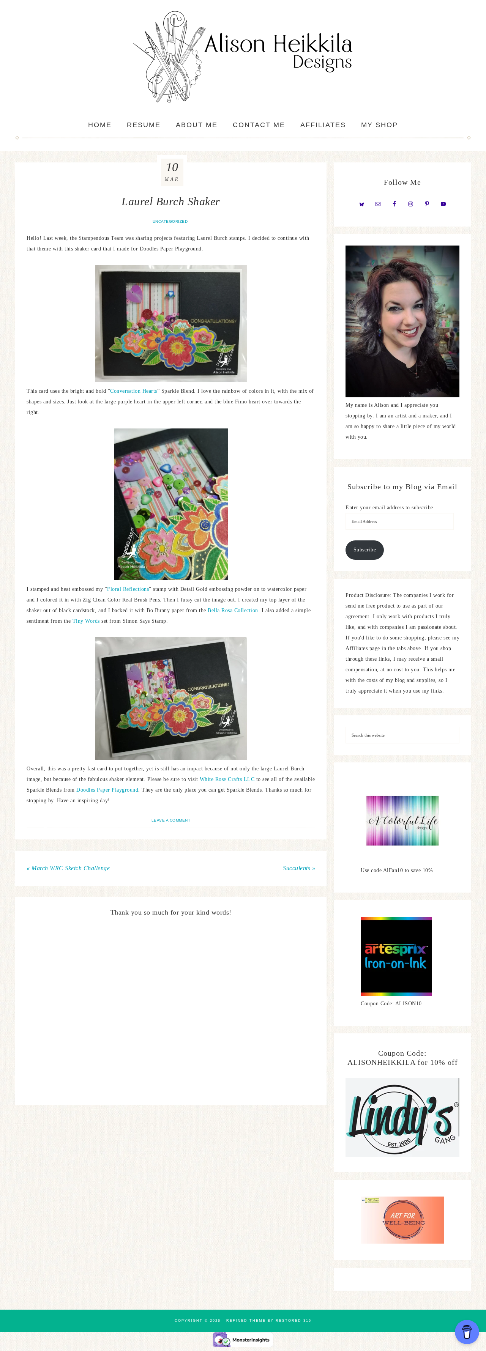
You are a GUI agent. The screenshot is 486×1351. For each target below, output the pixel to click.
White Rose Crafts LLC (227, 779)
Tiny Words (86, 621)
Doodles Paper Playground (107, 790)
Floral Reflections (128, 589)
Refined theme (246, 1321)
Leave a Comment (171, 820)
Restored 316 (293, 1321)
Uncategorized (170, 221)
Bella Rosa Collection (233, 610)
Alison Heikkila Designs (243, 56)
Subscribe (364, 550)
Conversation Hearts (133, 391)
